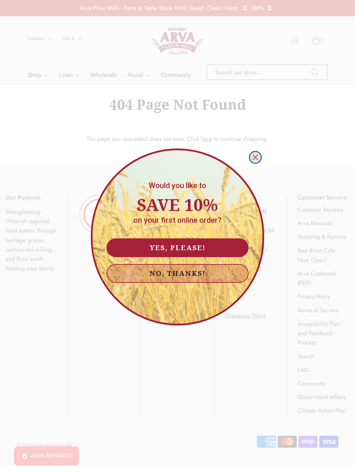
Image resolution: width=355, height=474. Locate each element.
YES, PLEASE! (178, 247)
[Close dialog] (255, 157)
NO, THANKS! (177, 273)
